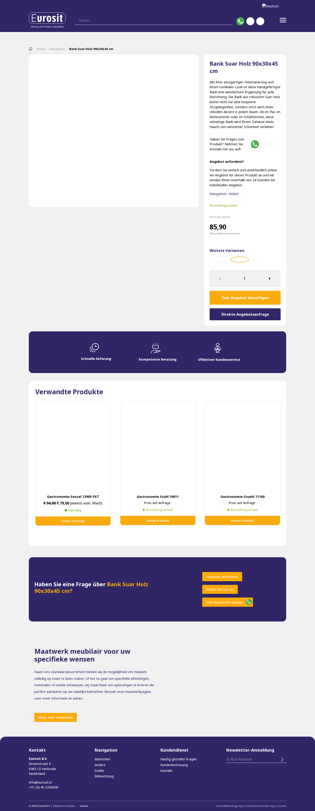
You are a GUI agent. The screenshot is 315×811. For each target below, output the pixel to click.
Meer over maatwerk (55, 717)
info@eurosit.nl (40, 782)
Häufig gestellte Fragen (178, 759)
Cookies (281, 806)
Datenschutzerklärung (260, 806)
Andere (100, 765)
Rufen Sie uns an (220, 589)
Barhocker (102, 759)
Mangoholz (57, 49)
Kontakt (166, 770)
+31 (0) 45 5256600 (43, 787)
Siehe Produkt (73, 521)
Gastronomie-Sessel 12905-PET (73, 496)
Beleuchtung (104, 776)
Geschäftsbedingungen (230, 806)
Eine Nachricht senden (225, 602)
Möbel (40, 49)
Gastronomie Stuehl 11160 (242, 496)
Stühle (99, 770)
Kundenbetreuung (174, 765)
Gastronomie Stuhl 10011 (158, 496)
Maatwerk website (64, 806)
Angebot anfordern (222, 576)
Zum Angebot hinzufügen (245, 297)
